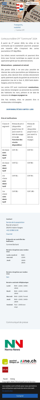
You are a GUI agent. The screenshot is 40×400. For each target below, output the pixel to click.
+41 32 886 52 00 (12, 230)
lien (7, 277)
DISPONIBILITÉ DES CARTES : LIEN (20, 109)
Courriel (9, 234)
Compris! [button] (20, 396)
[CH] (5, 370)
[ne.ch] (28, 361)
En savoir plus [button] (7, 391)
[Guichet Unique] (10, 361)
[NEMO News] (13, 345)
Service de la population (15, 222)
